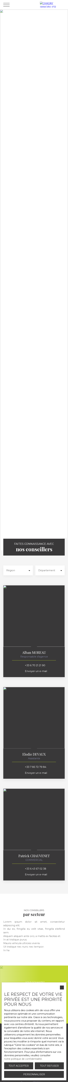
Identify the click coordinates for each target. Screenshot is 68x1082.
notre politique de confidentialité (23, 1058)
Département (46, 570)
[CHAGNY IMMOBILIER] (53, 4)
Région (10, 570)
